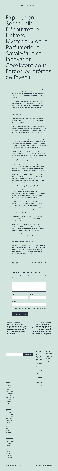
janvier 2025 (9, 412)
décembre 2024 (9, 414)
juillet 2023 (8, 445)
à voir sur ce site (29, 241)
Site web (14, 301)
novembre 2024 (9, 416)
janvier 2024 (9, 434)
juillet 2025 (8, 401)
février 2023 (9, 455)
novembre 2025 (9, 393)
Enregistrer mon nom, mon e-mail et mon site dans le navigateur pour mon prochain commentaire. (30, 309)
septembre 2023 (10, 441)
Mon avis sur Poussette (39, 371)
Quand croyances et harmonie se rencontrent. (39, 375)
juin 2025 (8, 403)
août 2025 (8, 399)
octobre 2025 (9, 395)
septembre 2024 (10, 420)
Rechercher (8, 352)
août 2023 (8, 443)
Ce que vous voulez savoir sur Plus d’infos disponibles (39, 366)
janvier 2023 (9, 457)
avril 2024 (8, 428)
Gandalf (15, 263)
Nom (13, 294)
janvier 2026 (9, 389)
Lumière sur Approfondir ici (39, 360)
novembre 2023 (9, 438)
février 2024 (9, 432)
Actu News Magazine (29, 5)
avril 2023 (8, 451)
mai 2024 (8, 426)
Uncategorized (43, 262)
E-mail (32, 294)
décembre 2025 (9, 391)
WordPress (49, 465)
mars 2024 (8, 430)
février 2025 (9, 410)
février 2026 (9, 387)
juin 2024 (8, 424)
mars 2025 (8, 409)
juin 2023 (8, 447)
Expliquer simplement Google (39, 356)
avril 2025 (8, 407)
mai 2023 (8, 449)
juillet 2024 (8, 422)
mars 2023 (8, 453)
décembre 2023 (9, 436)
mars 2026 (8, 385)
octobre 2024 (9, 418)
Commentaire (15, 280)
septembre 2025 (10, 397)
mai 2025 (8, 405)
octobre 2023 (9, 439)
